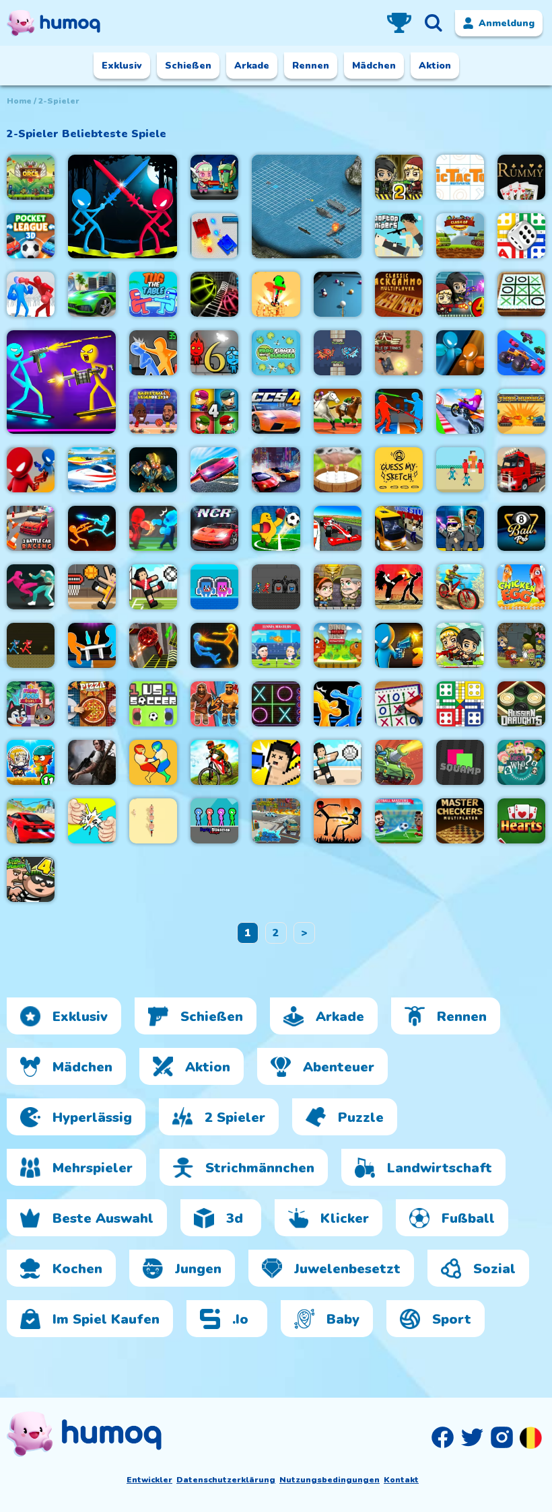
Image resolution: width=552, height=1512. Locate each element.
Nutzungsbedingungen (329, 1479)
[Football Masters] (399, 820)
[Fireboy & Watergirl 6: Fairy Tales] (214, 352)
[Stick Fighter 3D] (214, 645)
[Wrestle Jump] (153, 762)
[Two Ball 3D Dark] (153, 645)
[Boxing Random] (276, 762)
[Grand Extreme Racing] (337, 528)
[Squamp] (460, 762)
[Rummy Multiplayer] (521, 177)
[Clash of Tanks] (399, 762)
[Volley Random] (337, 762)
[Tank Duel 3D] (214, 235)
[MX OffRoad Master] (214, 762)
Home (19, 101)
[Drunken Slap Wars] (153, 352)
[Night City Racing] (214, 528)
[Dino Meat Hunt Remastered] (337, 645)
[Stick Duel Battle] (61, 382)
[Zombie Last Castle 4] (214, 411)
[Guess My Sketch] (399, 469)
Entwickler (149, 1479)
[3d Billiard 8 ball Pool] (337, 294)
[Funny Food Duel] (31, 703)
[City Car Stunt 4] (276, 411)
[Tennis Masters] (276, 645)
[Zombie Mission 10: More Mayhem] (521, 645)
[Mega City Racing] (31, 820)
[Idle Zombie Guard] (460, 645)
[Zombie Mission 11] (31, 762)
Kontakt (401, 1479)
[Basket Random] (92, 586)
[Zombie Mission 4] (460, 294)
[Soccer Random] (153, 586)
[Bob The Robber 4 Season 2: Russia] (31, 879)
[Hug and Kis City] (214, 586)
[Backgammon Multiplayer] (399, 294)
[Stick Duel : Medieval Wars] (122, 206)
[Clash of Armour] (460, 235)
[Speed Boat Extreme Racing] (92, 469)
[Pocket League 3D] (31, 235)
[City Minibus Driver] (399, 528)
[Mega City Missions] (92, 294)
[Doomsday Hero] (92, 762)
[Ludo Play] (460, 703)
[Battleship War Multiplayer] (306, 206)
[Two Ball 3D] (214, 294)
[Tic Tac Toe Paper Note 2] (399, 703)
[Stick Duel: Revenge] (92, 528)
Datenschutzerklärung (225, 1479)
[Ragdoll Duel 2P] (399, 411)
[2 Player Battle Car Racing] (31, 528)
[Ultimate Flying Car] (214, 469)
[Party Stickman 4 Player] (214, 820)
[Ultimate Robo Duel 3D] (153, 469)
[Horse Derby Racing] (337, 411)
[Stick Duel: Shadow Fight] (337, 820)
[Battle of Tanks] (399, 352)
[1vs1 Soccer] (153, 703)
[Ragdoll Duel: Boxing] (31, 294)
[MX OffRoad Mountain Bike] (460, 586)
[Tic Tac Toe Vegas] (276, 703)
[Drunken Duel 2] (399, 645)
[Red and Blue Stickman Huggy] (31, 645)
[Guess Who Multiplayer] (521, 762)
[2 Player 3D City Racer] (276, 820)
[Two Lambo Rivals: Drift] (276, 469)
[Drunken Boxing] (460, 352)
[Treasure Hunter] (276, 294)
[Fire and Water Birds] (337, 352)
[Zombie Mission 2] (399, 177)
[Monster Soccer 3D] (276, 528)
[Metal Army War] (214, 177)
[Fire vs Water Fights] (153, 528)
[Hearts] (521, 820)
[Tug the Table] (153, 294)
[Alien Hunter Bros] (460, 528)
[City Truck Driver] (521, 469)
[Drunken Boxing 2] (337, 703)
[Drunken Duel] (31, 469)
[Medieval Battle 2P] (214, 703)
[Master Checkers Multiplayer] (460, 820)
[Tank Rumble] (521, 411)
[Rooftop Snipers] (399, 235)
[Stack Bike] (153, 820)
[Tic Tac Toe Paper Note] (521, 294)
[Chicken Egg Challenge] (521, 586)
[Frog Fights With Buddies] (276, 352)
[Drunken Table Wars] (92, 645)
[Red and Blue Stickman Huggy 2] (276, 586)
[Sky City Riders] (460, 411)
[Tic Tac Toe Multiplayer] (460, 177)
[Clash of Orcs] (31, 177)
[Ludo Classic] (521, 235)
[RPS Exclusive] (92, 820)
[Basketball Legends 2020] (153, 411)
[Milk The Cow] (337, 469)
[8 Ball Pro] (521, 528)
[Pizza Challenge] (92, 703)
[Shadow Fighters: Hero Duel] (399, 586)
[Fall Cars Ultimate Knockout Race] (521, 352)
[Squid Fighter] (31, 586)
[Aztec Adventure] (337, 586)
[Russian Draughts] (521, 703)
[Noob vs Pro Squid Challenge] (460, 469)
